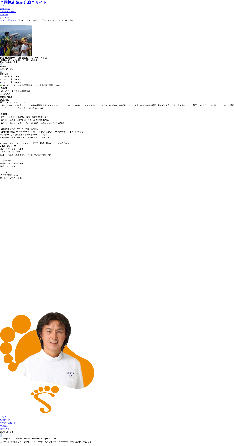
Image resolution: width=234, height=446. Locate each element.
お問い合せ (5, 17)
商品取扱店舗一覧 (8, 11)
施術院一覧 (5, 8)
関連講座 (4, 14)
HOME (3, 5)
